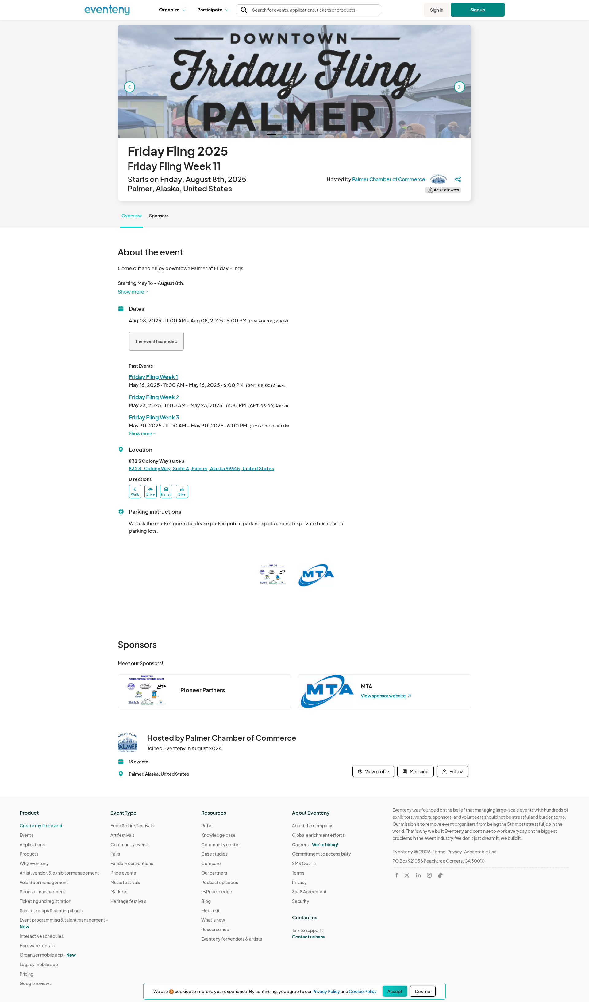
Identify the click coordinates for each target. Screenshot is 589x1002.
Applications (32, 844)
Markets (118, 891)
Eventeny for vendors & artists (231, 939)
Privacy (299, 882)
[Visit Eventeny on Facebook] (396, 875)
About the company (312, 825)
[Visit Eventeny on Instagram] (429, 875)
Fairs (115, 853)
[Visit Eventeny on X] (406, 875)
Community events (129, 844)
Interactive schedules (42, 936)
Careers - (315, 844)
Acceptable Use (480, 851)
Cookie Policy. (363, 991)
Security (300, 901)
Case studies (214, 853)
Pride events (123, 872)
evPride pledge (216, 891)
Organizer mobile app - (48, 954)
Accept (394, 991)
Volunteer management (44, 882)
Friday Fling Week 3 (154, 417)
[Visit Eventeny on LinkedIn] (418, 875)
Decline (422, 991)
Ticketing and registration (45, 901)
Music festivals (125, 882)
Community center (220, 844)
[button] (173, 9)
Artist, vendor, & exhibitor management (59, 872)
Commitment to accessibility (321, 853)
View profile (377, 771)
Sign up (477, 9)
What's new (213, 919)
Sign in (436, 10)
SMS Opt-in (304, 863)
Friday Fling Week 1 (153, 376)
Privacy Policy (326, 991)
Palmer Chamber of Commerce (388, 179)
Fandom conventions (131, 863)
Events (26, 835)
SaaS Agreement (309, 891)
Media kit (210, 910)
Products (29, 853)
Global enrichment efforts (318, 835)
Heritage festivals (128, 901)
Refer (207, 825)
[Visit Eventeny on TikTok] (440, 875)
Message (419, 771)
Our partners (214, 872)
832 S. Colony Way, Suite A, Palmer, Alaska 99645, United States (201, 468)
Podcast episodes (219, 882)
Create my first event (41, 825)
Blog (206, 901)
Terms (298, 872)
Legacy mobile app (39, 964)
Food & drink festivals (132, 825)
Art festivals (122, 835)
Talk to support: (308, 933)
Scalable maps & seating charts (51, 910)
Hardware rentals (37, 945)
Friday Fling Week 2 (154, 396)
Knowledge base (218, 835)
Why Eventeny (34, 863)
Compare (211, 863)
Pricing (26, 974)
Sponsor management (42, 891)
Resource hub (215, 929)
